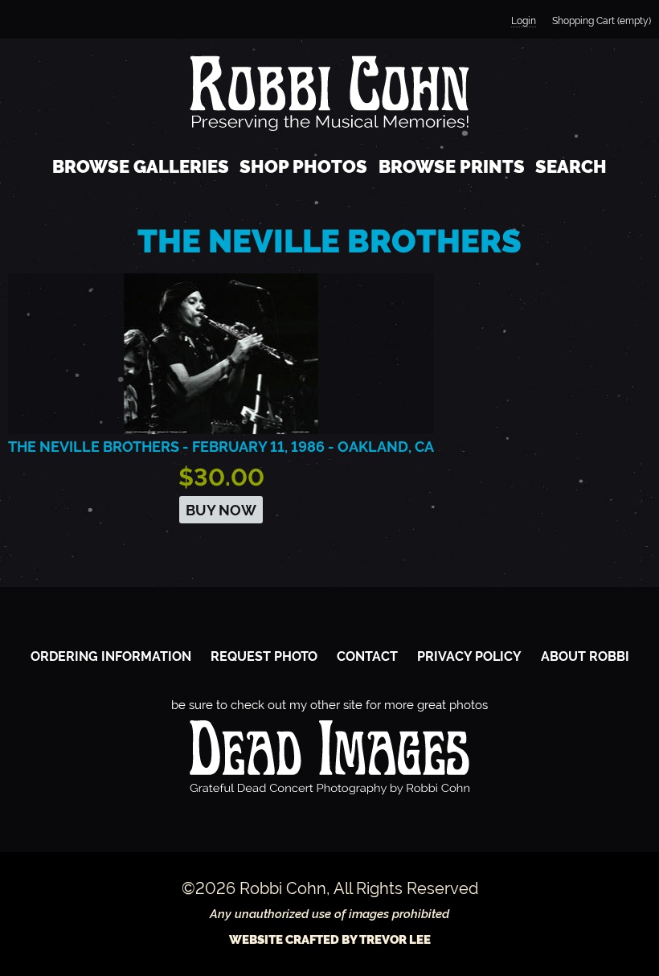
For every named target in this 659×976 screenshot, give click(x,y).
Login (523, 21)
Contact (367, 656)
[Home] (329, 92)
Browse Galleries (140, 166)
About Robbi (585, 656)
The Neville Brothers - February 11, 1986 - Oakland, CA (221, 446)
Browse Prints (452, 166)
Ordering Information (111, 656)
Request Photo (264, 656)
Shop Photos (303, 166)
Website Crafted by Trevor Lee (330, 940)
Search (571, 166)
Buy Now (221, 510)
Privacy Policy (469, 656)
